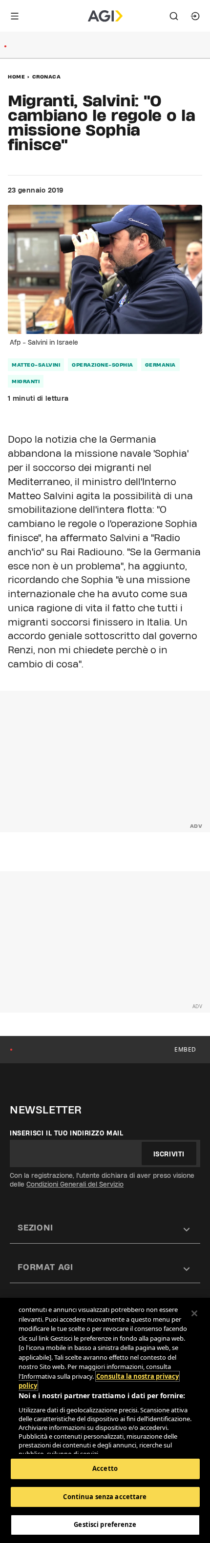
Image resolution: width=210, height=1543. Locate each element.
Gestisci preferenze (105, 1524)
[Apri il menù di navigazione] (15, 16)
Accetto (105, 1468)
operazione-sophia (102, 364)
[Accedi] (195, 16)
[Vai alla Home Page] (105, 16)
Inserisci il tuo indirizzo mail (67, 1133)
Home (16, 76)
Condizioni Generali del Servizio (75, 1184)
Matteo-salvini (36, 364)
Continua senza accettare (105, 1496)
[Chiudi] (194, 1313)
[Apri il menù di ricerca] (174, 16)
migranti (26, 381)
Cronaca (46, 76)
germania (160, 364)
